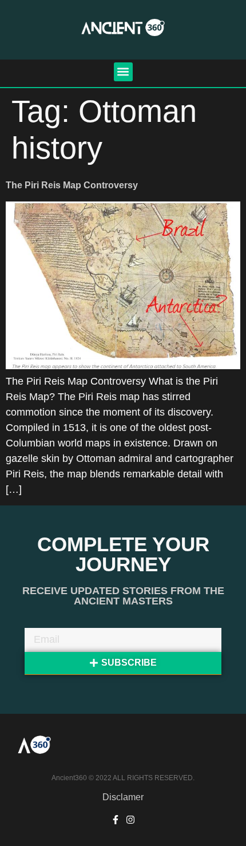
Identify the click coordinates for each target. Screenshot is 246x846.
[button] (123, 71)
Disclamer (123, 797)
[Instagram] (130, 819)
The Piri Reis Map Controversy (72, 185)
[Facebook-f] (115, 819)
